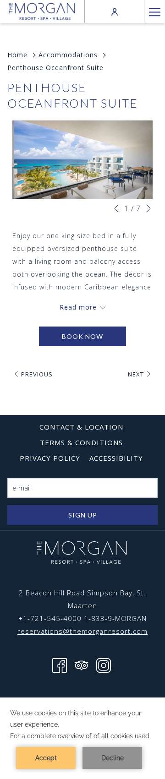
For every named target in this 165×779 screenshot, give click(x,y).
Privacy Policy (50, 458)
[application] (82, 738)
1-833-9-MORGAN (115, 618)
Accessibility (116, 458)
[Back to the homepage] (42, 11)
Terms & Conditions (81, 442)
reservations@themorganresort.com (82, 631)
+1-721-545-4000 (50, 618)
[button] (82, 159)
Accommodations (68, 54)
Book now (82, 336)
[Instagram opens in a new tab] (103, 664)
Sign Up (82, 515)
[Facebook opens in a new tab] (59, 664)
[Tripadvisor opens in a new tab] (81, 664)
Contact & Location (81, 426)
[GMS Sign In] (114, 11)
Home (17, 54)
